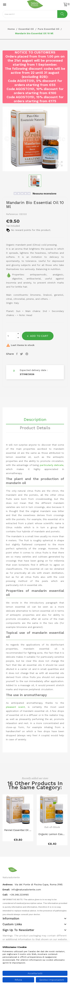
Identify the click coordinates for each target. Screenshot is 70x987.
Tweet (22, 353)
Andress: (8, 884)
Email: (7, 889)
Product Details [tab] (35, 428)
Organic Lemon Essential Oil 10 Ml (52, 834)
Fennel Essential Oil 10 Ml (18, 830)
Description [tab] (35, 420)
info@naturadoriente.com (26, 889)
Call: (6, 894)
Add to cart (39, 335)
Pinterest (27, 353)
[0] (65, 4)
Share (17, 353)
